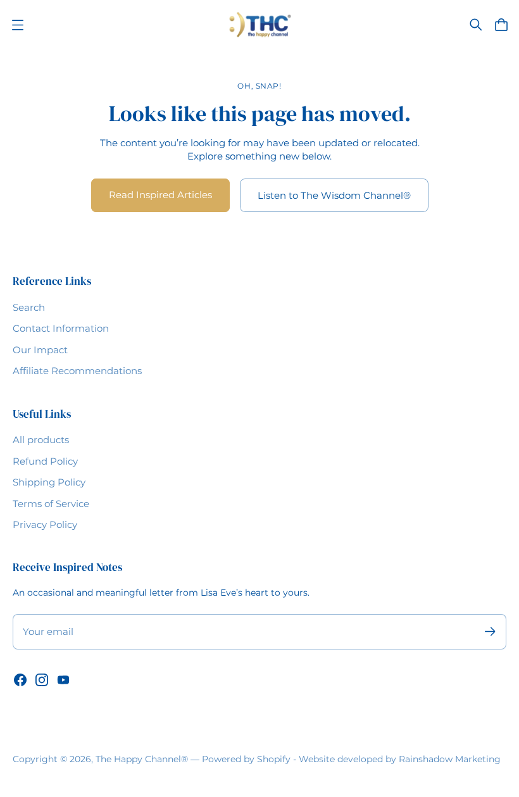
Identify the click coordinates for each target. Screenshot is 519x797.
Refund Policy (45, 461)
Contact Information (61, 328)
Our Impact (40, 350)
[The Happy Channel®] (259, 24)
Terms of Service (51, 504)
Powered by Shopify (246, 759)
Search (29, 307)
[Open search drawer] (476, 24)
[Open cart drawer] (501, 24)
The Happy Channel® (142, 759)
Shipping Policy (49, 482)
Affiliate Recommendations (77, 371)
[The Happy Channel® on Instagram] (41, 679)
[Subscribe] (490, 631)
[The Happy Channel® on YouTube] (63, 679)
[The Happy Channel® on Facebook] (20, 679)
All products (41, 440)
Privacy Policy (45, 524)
